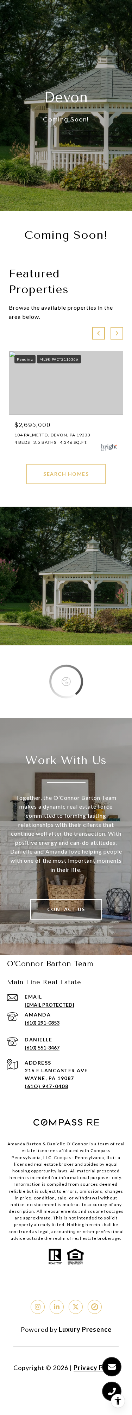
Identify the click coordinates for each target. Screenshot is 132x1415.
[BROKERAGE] (95, 1307)
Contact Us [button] (66, 909)
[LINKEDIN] (57, 1307)
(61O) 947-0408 (46, 1086)
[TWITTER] (76, 1307)
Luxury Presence (85, 1329)
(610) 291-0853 (42, 1023)
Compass (64, 1157)
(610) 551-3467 (42, 1048)
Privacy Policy (96, 1367)
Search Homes (66, 474)
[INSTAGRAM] (38, 1307)
